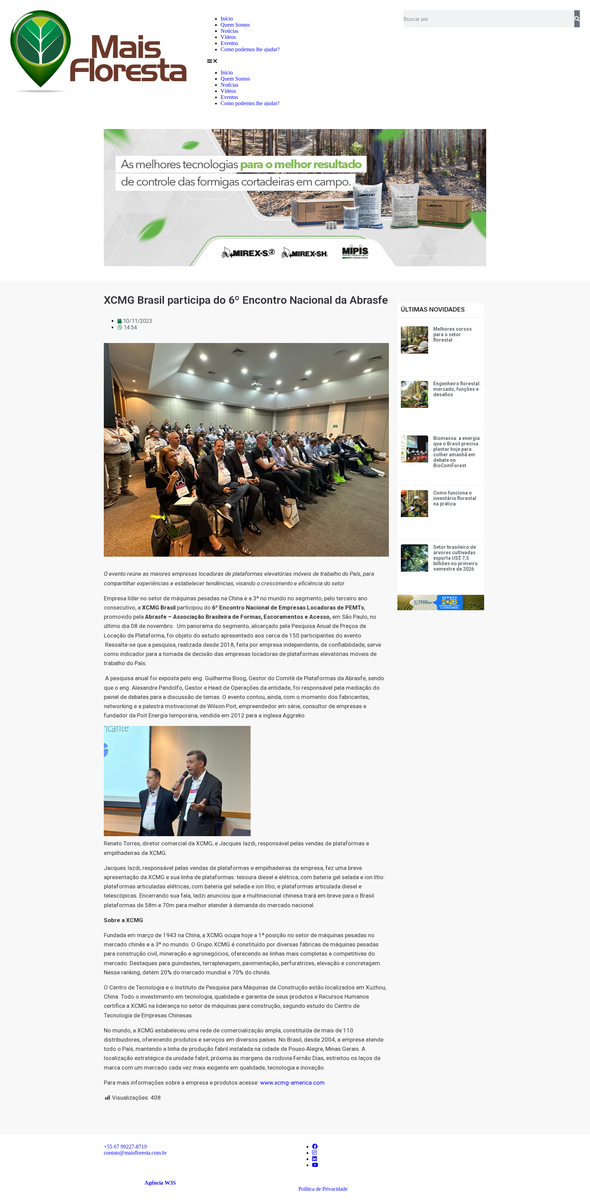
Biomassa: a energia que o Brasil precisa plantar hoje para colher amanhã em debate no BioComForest (456, 451)
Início (227, 19)
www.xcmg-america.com (292, 1082)
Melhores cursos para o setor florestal (452, 334)
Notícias (229, 31)
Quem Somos (235, 25)
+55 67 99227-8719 (125, 1146)
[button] (295, 61)
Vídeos (228, 37)
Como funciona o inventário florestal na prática (454, 498)
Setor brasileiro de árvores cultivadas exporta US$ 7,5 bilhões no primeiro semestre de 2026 (455, 558)
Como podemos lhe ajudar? (250, 49)
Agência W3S (160, 1183)
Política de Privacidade (323, 1189)
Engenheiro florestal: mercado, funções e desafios (457, 389)
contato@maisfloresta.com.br (135, 1153)
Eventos (229, 43)
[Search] (577, 18)
